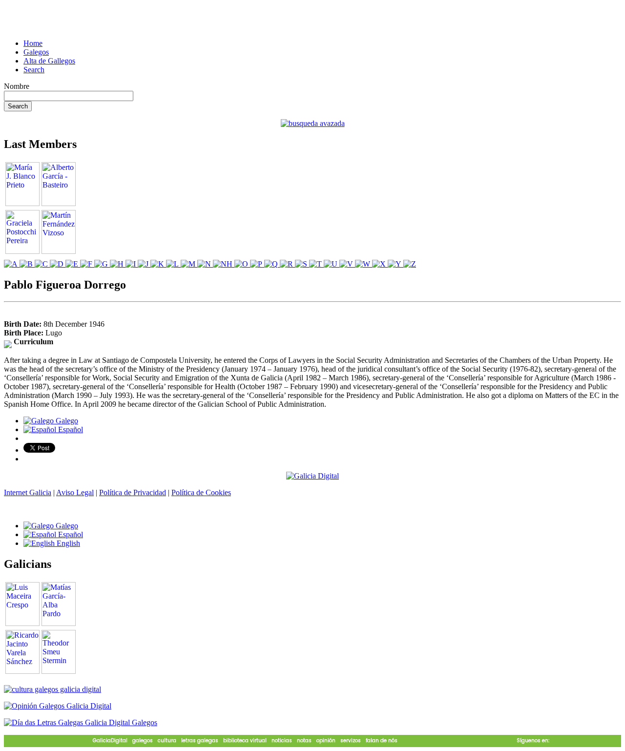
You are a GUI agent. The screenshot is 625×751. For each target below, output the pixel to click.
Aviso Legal (75, 492)
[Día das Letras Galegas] (80, 722)
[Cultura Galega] (52, 689)
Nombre (16, 86)
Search (33, 69)
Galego (66, 421)
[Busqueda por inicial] (12, 264)
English (67, 543)
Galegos (36, 52)
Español (69, 429)
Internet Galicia (27, 492)
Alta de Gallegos (49, 61)
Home (32, 43)
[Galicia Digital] (312, 475)
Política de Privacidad (132, 492)
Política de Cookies (201, 492)
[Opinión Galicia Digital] (57, 706)
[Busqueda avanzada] (313, 123)
